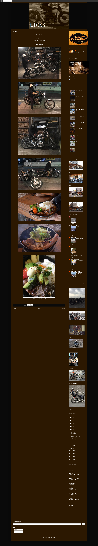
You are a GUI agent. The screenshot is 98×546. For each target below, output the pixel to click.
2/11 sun (73, 441)
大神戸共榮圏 (72, 483)
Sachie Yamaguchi (72, 78)
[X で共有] (30, 305)
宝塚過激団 (72, 484)
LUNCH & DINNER (74, 446)
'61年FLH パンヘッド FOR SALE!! (79, 135)
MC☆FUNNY (72, 488)
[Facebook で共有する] (31, 305)
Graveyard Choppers (74, 499)
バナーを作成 (71, 81)
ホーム (39, 308)
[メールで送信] (27, 305)
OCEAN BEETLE (73, 493)
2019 (71, 413)
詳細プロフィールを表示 (73, 58)
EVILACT (72, 473)
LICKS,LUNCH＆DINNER (74, 472)
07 (72, 423)
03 (72, 429)
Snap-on (77, 141)
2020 (71, 411)
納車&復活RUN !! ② (79, 96)
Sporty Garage (73, 489)
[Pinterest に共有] (32, 305)
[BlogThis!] (28, 305)
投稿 (16, 529)
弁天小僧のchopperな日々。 (75, 474)
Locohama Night (74, 445)
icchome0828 (73, 237)
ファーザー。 (73, 234)
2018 (71, 414)
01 (72, 448)
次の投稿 (15, 308)
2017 (71, 450)
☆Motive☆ (72, 498)
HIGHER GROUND (73, 479)
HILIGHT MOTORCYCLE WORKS (76, 255)
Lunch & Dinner (74, 439)
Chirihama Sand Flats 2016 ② (79, 273)
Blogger (55, 537)
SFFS (71, 497)
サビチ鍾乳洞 (78, 248)
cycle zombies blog (75, 259)
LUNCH (72, 442)
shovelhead (73, 268)
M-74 (71, 256)
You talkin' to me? (75, 225)
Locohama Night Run (79, 238)
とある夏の (77, 226)
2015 (71, 453)
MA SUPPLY (72, 492)
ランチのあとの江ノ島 (79, 90)
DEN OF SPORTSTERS (74, 495)
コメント (16, 531)
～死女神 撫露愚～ (73, 487)
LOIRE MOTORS (73, 502)
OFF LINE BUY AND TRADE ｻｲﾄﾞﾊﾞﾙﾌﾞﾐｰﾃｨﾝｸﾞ (80, 117)
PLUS (71, 500)
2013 (71, 456)
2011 (71, 459)
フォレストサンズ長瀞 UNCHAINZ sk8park (80, 103)
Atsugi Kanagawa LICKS (37, 5)
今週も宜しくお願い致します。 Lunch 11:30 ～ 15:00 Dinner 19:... (77, 437)
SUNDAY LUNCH (74, 433)
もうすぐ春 (73, 432)
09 (72, 420)
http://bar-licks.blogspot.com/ (76, 466)
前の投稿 (63, 308)
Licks (78, 50)
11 (72, 417)
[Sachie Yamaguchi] (69, 80)
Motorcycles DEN (73, 494)
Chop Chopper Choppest (76, 271)
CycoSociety (72, 482)
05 (72, 426)
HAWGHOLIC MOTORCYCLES (76, 267)
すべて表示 (83, 283)
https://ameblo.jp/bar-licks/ (39, 298)
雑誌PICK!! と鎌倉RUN (80, 122)
